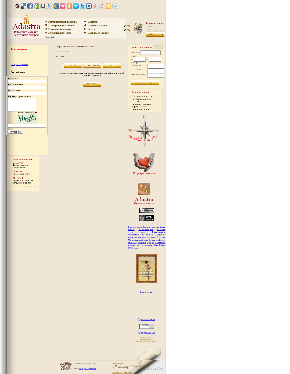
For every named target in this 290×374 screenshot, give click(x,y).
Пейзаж (131, 229)
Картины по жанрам (98, 32)
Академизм (160, 235)
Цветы (162, 227)
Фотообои (132, 243)
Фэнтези (131, 232)
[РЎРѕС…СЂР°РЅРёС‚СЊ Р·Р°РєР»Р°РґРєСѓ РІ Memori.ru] (62, 6)
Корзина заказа (140, 106)
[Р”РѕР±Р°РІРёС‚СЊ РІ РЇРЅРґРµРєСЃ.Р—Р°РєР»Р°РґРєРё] (95, 6)
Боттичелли (160, 242)
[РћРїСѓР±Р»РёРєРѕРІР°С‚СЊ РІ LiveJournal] (49, 6)
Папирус (162, 240)
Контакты (93, 21)
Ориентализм (134, 240)
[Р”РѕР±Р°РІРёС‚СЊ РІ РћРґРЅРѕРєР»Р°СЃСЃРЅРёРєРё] (69, 6)
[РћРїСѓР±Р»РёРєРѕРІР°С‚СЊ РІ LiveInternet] (43, 6)
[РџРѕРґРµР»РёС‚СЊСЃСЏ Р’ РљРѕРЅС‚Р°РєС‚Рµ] (89, 6)
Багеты (91, 29)
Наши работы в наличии (61, 25)
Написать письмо (141, 104)
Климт (162, 245)
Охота (139, 227)
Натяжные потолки (22, 174)
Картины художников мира (62, 21)
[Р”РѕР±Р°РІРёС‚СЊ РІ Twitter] (82, 6)
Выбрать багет (62, 51)
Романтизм (132, 237)
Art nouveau (147, 234)
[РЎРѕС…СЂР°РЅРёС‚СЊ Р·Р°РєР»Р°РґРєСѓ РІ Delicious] (23, 6)
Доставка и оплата (142, 96)
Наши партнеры (140, 109)
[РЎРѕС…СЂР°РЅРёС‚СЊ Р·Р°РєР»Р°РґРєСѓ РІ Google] (36, 6)
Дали (156, 245)
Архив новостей (30, 186)
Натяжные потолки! (146, 339)
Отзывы (136, 101)
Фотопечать (154, 240)
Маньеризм (152, 237)
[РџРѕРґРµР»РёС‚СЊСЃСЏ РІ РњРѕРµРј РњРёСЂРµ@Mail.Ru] (56, 6)
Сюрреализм (133, 235)
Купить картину (146, 292)
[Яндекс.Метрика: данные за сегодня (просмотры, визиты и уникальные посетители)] (146, 332)
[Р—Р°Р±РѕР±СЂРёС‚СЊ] (17, 6)
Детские (144, 240)
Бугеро (150, 242)
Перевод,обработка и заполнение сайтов (23, 181)
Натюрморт (155, 227)
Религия (132, 227)
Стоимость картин (97, 25)
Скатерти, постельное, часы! (146, 341)
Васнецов (148, 245)
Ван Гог (140, 245)
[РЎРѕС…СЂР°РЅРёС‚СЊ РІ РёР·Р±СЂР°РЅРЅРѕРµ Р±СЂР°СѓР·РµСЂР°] (108, 6)
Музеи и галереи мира (59, 32)
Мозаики (142, 242)
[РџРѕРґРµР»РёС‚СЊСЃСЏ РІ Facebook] (30, 6)
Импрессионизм (158, 232)
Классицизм (142, 237)
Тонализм (161, 237)
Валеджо (131, 245)
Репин (135, 248)
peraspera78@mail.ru (19, 64)
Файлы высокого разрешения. (20, 166)
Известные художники (59, 29)
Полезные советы (141, 99)
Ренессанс (161, 229)
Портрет (143, 232)
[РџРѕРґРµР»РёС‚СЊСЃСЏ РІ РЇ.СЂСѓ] (102, 6)
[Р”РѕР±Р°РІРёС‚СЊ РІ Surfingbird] (76, 6)
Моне (130, 248)
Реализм (146, 227)
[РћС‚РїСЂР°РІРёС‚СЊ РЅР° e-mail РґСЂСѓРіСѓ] (115, 6)
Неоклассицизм (145, 229)
